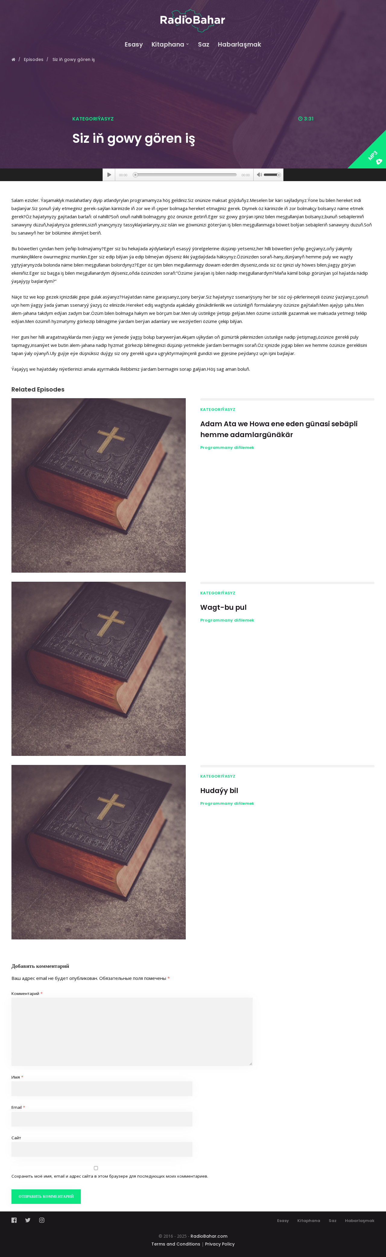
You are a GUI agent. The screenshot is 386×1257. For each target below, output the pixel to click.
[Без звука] (259, 175)
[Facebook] (15, 1220)
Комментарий (27, 993)
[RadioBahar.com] (192, 16)
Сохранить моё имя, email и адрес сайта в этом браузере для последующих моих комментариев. (109, 1176)
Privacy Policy (220, 1244)
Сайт (16, 1137)
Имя (17, 1077)
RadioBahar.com (209, 1236)
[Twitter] (27, 1220)
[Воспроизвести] (109, 175)
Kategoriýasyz (93, 118)
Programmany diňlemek (227, 447)
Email (18, 1107)
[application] (193, 174)
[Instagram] (42, 1220)
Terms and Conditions (175, 1244)
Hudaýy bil (219, 790)
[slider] (272, 174)
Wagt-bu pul (223, 607)
